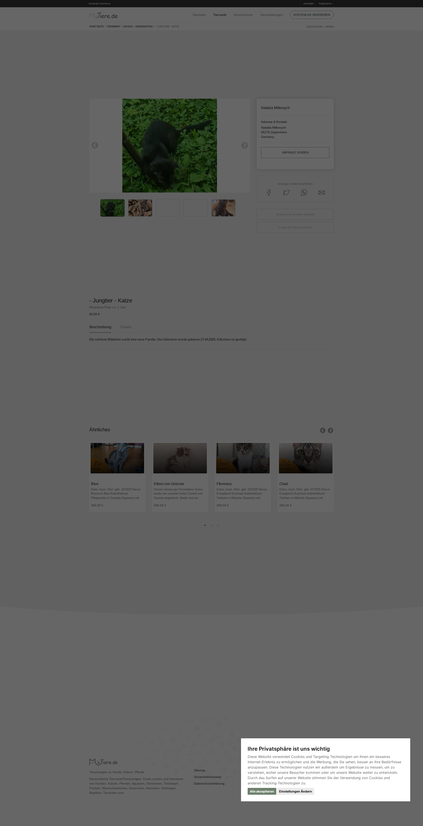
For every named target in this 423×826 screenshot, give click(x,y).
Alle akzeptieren (262, 791)
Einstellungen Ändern (295, 791)
